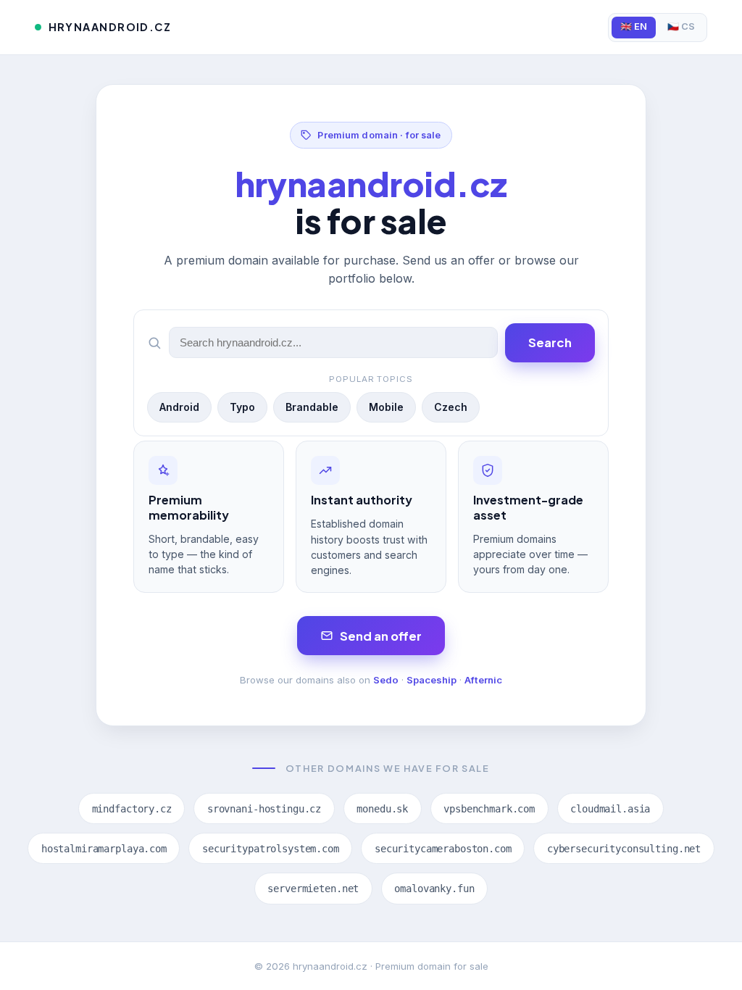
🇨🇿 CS (681, 26)
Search (550, 342)
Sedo (386, 680)
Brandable (311, 407)
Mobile (386, 407)
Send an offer (381, 636)
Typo (242, 407)
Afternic (483, 680)
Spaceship (432, 680)
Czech (450, 407)
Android (179, 407)
